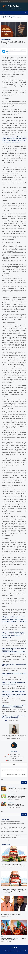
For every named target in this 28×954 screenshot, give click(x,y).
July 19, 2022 (3, 46)
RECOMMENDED (6, 844)
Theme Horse (22, 950)
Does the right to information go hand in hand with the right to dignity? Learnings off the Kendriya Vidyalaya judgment (14, 891)
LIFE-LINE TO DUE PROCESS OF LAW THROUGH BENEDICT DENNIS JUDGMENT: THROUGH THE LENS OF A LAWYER (13, 866)
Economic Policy (10, 794)
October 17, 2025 (10, 807)
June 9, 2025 (3, 916)
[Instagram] (14, 764)
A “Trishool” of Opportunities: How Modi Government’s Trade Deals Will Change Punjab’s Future (17, 790)
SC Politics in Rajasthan (6, 840)
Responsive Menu (25, 1)
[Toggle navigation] (2, 13)
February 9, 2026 (10, 791)
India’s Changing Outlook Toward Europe (15, 774)
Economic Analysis (11, 787)
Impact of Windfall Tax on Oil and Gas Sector (13, 770)
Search (2, 779)
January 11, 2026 (10, 799)
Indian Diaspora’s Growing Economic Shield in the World (15, 805)
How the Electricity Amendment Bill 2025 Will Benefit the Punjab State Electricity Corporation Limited (16, 798)
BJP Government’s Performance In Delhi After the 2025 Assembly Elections (13, 939)
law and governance (6, 39)
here (6, 720)
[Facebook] (11, 948)
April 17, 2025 (3, 941)
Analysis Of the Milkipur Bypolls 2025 (11, 914)
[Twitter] (15, 948)
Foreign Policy (10, 802)
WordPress (18, 951)
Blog (2, 863)
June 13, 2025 (4, 867)
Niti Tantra (13, 6)
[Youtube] (17, 948)
